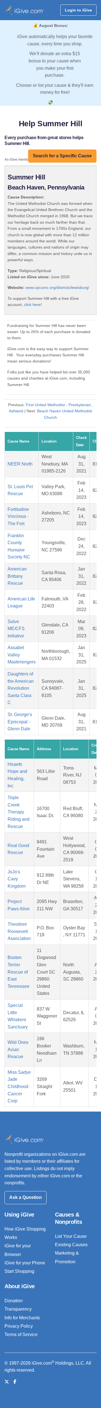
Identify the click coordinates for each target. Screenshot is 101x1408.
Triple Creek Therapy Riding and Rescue (18, 812)
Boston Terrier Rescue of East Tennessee (18, 971)
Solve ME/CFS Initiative (16, 628)
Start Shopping (19, 1271)
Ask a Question (25, 1197)
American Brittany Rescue (17, 576)
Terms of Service (21, 1334)
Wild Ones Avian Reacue (18, 1049)
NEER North (20, 464)
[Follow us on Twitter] (6, 1381)
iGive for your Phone (24, 1262)
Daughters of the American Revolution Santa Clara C (21, 688)
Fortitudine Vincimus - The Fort (18, 516)
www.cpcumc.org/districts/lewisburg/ (57, 287)
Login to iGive (78, 10)
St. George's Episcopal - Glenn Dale (20, 721)
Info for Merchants (22, 1317)
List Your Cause (71, 1236)
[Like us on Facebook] (14, 1381)
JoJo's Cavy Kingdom (17, 878)
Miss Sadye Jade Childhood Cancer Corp (19, 1086)
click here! (33, 304)
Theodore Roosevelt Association (19, 931)
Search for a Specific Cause (62, 155)
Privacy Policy (18, 1326)
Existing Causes (71, 1244)
